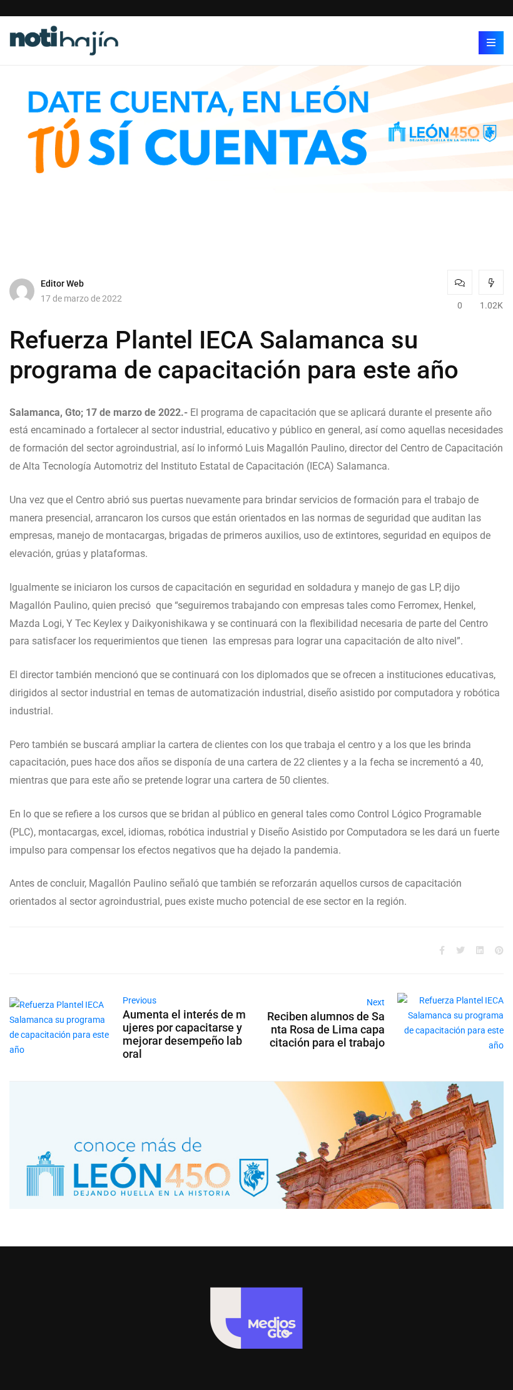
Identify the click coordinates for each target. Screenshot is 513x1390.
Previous (139, 1000)
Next (376, 1002)
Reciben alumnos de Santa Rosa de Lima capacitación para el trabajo (326, 1029)
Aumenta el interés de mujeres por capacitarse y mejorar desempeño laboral (184, 1034)
